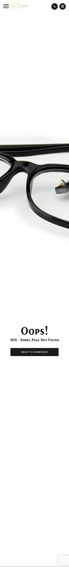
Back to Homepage (34, 352)
